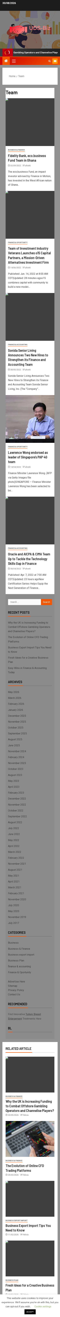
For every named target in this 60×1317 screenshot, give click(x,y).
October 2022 (15, 810)
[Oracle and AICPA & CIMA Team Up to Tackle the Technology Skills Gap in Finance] (30, 520)
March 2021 (14, 887)
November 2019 (17, 917)
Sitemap (12, 985)
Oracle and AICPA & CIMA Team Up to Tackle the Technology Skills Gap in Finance (29, 558)
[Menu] (13, 61)
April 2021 (14, 881)
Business (13, 942)
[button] (13, 61)
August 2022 (15, 822)
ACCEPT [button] (30, 1312)
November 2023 (17, 763)
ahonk (28, 165)
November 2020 (17, 899)
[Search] (50, 61)
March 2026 (14, 698)
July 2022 (13, 828)
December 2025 (17, 715)
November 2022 (17, 804)
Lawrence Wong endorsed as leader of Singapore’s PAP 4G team (28, 457)
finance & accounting (17, 345)
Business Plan (16, 960)
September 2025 (17, 733)
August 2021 (15, 869)
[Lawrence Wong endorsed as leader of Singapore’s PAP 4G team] (30, 419)
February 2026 (16, 703)
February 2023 (16, 792)
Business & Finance (16, 150)
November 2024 (17, 751)
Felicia (25, 1115)
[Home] (6, 61)
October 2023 (15, 769)
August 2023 (15, 775)
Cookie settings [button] (42, 1306)
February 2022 (16, 857)
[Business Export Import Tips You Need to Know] (30, 1199)
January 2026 (15, 709)
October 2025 (15, 727)
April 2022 (14, 846)
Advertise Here (16, 981)
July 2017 (13, 922)
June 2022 (14, 834)
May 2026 (13, 692)
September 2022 (17, 816)
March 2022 (14, 851)
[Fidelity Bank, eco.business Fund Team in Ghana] (30, 122)
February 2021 (16, 893)
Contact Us (14, 994)
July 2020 (13, 905)
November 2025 (17, 721)
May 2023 (13, 780)
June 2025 (14, 745)
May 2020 (13, 911)
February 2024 (16, 757)
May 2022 (13, 840)
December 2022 (17, 798)
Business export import (21, 954)
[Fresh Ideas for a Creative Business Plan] (30, 1258)
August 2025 (15, 739)
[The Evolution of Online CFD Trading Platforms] (30, 1139)
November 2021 (17, 863)
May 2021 (13, 875)
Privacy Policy (16, 990)
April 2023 (14, 786)
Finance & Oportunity (17, 242)
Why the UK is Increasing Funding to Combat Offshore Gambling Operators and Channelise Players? (29, 627)
